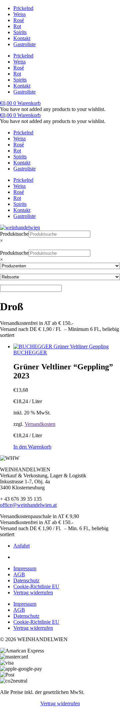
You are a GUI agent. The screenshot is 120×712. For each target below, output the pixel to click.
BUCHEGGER (30, 352)
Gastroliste (24, 44)
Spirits (20, 32)
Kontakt (21, 38)
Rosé (18, 20)
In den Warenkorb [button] (32, 447)
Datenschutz (26, 580)
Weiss (19, 14)
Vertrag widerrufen (33, 592)
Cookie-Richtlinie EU (36, 586)
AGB (19, 574)
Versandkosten (40, 424)
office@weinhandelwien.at (28, 505)
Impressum (24, 568)
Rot (17, 26)
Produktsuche (14, 234)
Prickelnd (23, 8)
